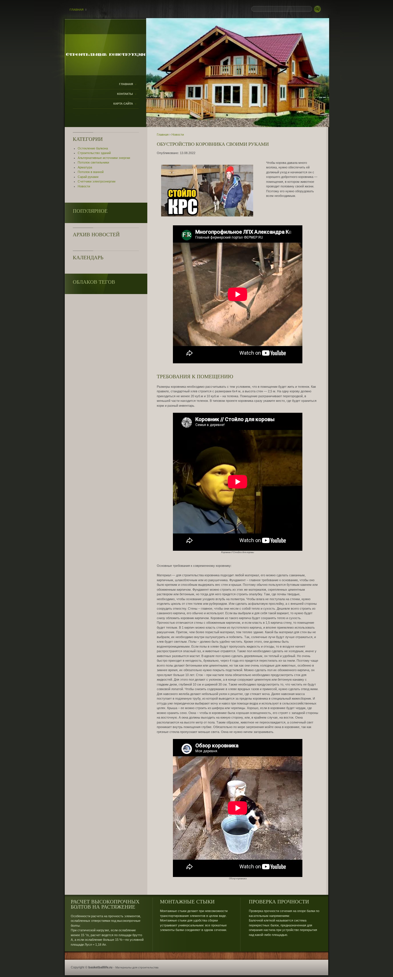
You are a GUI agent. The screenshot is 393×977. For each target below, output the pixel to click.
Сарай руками (88, 176)
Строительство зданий (94, 153)
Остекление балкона (93, 148)
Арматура (85, 167)
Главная (76, 9)
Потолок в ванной (91, 172)
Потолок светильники (93, 162)
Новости (84, 186)
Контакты (125, 93)
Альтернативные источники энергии (104, 158)
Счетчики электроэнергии (96, 181)
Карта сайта (123, 103)
